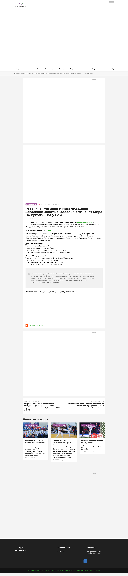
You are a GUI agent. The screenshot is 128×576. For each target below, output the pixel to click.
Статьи (39, 69)
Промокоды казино (94, 570)
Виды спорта (20, 69)
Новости (31, 69)
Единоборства (33, 325)
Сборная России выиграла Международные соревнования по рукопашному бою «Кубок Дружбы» (92, 445)
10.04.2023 (86, 451)
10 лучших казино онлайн (81, 570)
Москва (40, 325)
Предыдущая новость (32, 401)
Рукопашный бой (25, 73)
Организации (50, 69)
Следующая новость (96, 401)
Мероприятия (97, 69)
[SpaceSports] (20, 5)
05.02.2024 (57, 460)
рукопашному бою (85, 222)
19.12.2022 (32, 218)
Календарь (63, 69)
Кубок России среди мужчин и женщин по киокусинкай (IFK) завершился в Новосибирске (86, 406)
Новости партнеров (33, 570)
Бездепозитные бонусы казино (64, 570)
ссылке (48, 230)
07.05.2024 (29, 458)
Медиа (72, 69)
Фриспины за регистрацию (47, 570)
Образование (83, 69)
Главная (16, 73)
